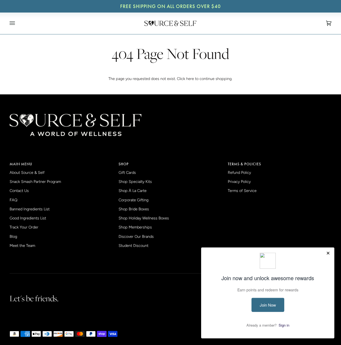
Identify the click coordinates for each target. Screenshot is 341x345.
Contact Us (19, 190)
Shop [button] (124, 164)
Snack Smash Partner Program (35, 181)
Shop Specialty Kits (135, 181)
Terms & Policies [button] (244, 164)
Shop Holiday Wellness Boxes (144, 218)
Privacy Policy (239, 181)
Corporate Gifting (133, 200)
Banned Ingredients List (30, 209)
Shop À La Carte (133, 190)
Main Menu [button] (21, 164)
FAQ (13, 200)
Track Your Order (24, 227)
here (190, 78)
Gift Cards (127, 172)
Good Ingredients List (28, 218)
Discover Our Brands (136, 236)
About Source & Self (27, 172)
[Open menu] (18, 23)
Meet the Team (22, 245)
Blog (13, 236)
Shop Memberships (135, 227)
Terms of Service (242, 190)
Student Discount (133, 245)
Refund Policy (239, 172)
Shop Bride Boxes (134, 209)
